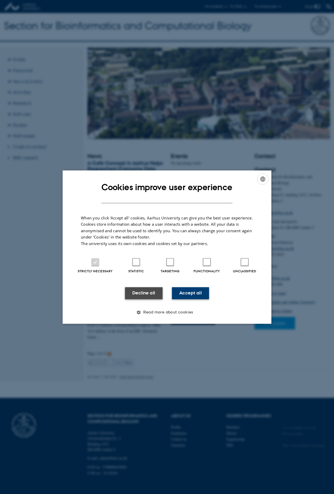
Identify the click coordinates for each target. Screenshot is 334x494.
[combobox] (262, 179)
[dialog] (167, 247)
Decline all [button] (143, 293)
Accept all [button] (190, 293)
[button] (167, 312)
